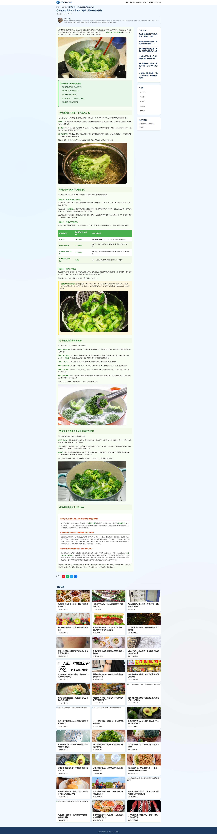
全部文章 (116, 832)
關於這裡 (100, 832)
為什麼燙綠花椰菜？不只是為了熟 (72, 87)
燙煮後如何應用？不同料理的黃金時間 (73, 98)
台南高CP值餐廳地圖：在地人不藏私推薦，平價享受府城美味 (148, 75)
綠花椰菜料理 (143, 124)
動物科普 (138, 2)
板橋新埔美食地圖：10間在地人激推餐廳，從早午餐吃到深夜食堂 (107, 628)
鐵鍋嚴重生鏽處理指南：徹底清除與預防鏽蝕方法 (148, 42)
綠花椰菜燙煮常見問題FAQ (70, 102)
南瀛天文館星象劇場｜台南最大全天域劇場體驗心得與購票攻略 (143, 792)
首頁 (127, 2)
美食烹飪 (158, 2)
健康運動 (132, 2)
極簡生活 (151, 2)
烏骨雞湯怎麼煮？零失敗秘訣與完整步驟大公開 (148, 35)
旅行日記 (145, 2)
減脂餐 (141, 127)
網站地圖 (111, 832)
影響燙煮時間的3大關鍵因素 (70, 91)
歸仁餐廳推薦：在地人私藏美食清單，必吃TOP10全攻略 (148, 65)
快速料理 (151, 124)
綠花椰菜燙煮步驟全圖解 (69, 94)
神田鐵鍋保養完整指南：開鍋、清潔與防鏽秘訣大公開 (148, 50)
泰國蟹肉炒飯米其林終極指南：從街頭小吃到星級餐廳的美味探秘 (143, 769)
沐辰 (69, 18)
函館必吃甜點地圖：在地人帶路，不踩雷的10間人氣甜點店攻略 (73, 792)
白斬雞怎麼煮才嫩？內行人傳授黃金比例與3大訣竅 (148, 57)
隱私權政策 (106, 832)
